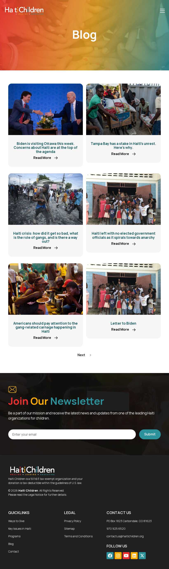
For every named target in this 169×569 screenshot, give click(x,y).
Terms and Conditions (78, 536)
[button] (161, 11)
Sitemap (69, 529)
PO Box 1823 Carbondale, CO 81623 (129, 521)
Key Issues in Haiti (19, 529)
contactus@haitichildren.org (125, 536)
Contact (13, 551)
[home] (24, 10)
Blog (11, 544)
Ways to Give (16, 521)
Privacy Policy (72, 521)
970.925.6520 (116, 529)
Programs (14, 536)
